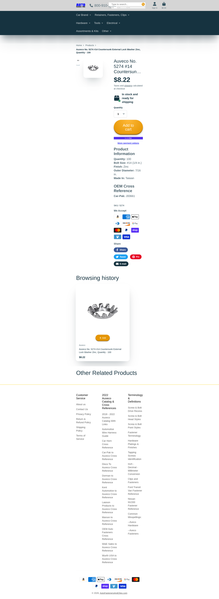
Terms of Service (80, 437)
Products (89, 45)
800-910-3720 (105, 5)
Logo (80, 5)
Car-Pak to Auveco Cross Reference (109, 456)
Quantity (118, 107)
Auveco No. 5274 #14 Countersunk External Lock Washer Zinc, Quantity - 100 (103, 322)
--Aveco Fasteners (133, 532)
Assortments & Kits (87, 31)
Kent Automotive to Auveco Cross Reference (109, 492)
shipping (128, 85)
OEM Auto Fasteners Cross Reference (107, 534)
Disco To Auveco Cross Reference (109, 467)
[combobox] (127, 4)
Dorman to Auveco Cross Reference (109, 479)
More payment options (128, 143)
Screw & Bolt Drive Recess (135, 409)
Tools (97, 23)
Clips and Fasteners (133, 481)
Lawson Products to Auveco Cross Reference (109, 507)
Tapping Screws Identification (134, 455)
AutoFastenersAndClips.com (113, 593)
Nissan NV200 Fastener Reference (133, 504)
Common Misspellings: (134, 515)
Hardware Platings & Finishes (133, 444)
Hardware (82, 23)
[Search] (143, 4)
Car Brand (82, 14)
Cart (164, 5)
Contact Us (82, 409)
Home (79, 45)
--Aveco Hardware (133, 524)
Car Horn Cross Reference (107, 444)
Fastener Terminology (134, 434)
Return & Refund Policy (83, 421)
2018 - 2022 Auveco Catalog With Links (109, 419)
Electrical (112, 23)
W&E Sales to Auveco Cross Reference (109, 547)
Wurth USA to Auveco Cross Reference (109, 559)
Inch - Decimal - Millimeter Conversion (134, 469)
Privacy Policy (83, 414)
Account (154, 5)
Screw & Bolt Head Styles (135, 418)
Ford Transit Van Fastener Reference (135, 490)
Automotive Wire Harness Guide (109, 432)
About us (81, 404)
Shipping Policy (80, 429)
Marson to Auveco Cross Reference (109, 520)
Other (105, 31)
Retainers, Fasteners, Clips (111, 14)
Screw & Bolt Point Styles (135, 426)
